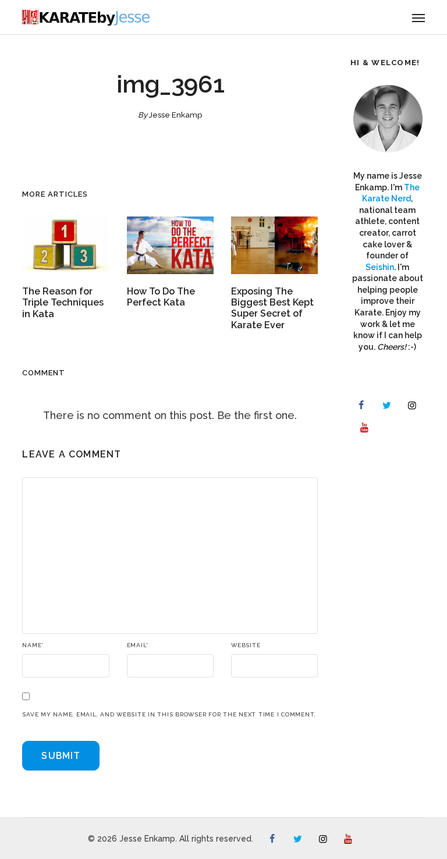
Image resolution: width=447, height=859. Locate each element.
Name (33, 645)
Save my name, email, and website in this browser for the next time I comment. (169, 715)
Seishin (380, 267)
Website (245, 645)
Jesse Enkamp (175, 115)
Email (138, 645)
